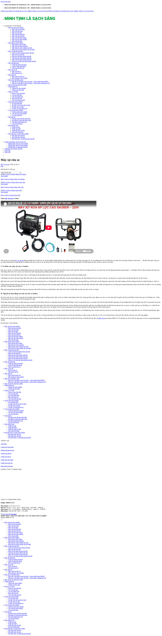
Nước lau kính (16, 128)
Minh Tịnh (101, 318)
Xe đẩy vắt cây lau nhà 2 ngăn (21, 105)
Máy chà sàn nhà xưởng (19, 37)
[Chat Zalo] (5, 514)
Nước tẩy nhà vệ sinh (18, 130)
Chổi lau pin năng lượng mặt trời (21, 58)
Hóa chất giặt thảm (17, 132)
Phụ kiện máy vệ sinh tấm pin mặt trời (23, 139)
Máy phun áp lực (17, 73)
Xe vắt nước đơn (17, 103)
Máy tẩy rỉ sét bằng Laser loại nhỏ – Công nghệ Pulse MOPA (30, 81)
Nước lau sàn (16, 127)
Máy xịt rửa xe (16, 71)
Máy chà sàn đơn (17, 41)
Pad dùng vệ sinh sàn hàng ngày (21, 120)
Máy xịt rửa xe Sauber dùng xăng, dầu (12, 187)
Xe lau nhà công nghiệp (15, 102)
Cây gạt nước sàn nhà (18, 100)
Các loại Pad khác (17, 123)
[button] (82, 26)
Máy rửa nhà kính (13, 63)
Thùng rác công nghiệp (19, 88)
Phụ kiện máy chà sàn (18, 137)
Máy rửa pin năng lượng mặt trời (21, 59)
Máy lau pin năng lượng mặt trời (21, 56)
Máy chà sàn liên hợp (18, 34)
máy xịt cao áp (19, 260)
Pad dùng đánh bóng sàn (19, 122)
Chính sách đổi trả (6, 453)
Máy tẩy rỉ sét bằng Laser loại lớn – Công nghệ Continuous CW (31, 83)
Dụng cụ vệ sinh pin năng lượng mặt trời (24, 61)
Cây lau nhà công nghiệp (15, 110)
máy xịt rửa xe (9, 198)
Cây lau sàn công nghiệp (19, 113)
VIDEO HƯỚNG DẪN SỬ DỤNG (15, 142)
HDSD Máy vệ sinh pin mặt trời (17, 147)
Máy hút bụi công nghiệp (15, 43)
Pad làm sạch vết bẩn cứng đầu (21, 118)
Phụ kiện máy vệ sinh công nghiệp (18, 134)
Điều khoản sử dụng (7, 466)
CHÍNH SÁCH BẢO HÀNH (13, 149)
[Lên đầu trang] (1, 519)
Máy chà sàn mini (17, 31)
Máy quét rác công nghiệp (19, 78)
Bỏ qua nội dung (6, 1)
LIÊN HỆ (7, 152)
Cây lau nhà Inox (17, 115)
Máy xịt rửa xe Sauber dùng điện (10, 195)
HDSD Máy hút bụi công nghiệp (18, 145)
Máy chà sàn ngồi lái (18, 36)
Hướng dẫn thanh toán (7, 450)
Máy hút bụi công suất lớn (19, 46)
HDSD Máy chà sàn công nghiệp (18, 143)
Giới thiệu (4, 444)
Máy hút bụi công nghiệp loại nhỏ (22, 48)
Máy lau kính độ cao (18, 68)
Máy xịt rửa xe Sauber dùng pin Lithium (13, 179)
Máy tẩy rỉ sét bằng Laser (15, 80)
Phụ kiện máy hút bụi (18, 135)
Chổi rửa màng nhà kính (19, 64)
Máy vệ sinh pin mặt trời (15, 51)
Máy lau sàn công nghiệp (19, 39)
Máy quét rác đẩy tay (18, 76)
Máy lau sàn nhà (17, 32)
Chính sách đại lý (6, 456)
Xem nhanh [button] (4, 176)
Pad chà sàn (11, 117)
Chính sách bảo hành (7, 460)
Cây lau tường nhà (17, 96)
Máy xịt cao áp (12, 70)
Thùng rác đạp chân (18, 90)
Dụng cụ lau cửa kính (18, 93)
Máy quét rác (12, 75)
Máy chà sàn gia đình (18, 29)
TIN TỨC (7, 150)
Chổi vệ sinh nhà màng (19, 66)
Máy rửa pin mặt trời (18, 54)
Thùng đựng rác (13, 86)
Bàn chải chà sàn (17, 98)
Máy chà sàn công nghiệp (15, 27)
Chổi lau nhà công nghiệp (19, 112)
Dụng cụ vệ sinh (13, 91)
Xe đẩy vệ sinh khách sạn (19, 108)
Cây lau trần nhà (17, 95)
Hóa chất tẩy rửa (13, 125)
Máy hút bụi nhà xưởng (19, 44)
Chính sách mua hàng (7, 447)
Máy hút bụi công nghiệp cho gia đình (23, 49)
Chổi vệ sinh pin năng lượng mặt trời (23, 53)
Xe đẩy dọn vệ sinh (18, 107)
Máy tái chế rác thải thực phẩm (17, 85)
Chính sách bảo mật (6, 463)
